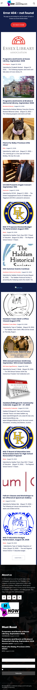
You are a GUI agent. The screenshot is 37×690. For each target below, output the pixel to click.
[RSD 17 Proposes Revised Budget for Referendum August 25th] (18, 213)
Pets (4, 148)
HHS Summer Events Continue (16, 269)
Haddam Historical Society (12, 272)
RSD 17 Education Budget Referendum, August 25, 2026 (16, 538)
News (4, 232)
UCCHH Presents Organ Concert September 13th (17, 186)
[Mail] (14, 597)
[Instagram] (9, 597)
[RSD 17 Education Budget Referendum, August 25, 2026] (18, 524)
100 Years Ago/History (10, 366)
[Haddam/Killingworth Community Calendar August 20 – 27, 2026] (18, 389)
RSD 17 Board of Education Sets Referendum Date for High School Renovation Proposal (18, 453)
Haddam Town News (10, 324)
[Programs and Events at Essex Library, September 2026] (18, 45)
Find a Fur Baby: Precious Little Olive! (16, 144)
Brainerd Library (8, 106)
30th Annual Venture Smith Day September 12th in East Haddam (17, 362)
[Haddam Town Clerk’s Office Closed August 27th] (18, 305)
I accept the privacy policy (12, 669)
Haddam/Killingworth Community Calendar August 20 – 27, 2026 (18, 404)
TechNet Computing (8, 687)
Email (3, 663)
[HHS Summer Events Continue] (18, 255)
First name (5, 657)
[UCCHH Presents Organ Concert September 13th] (18, 171)
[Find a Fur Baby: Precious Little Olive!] (18, 129)
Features (6, 190)
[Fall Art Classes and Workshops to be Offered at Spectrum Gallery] (18, 482)
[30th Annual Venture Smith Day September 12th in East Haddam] (18, 347)
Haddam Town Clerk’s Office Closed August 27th (16, 320)
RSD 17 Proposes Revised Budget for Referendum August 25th (17, 228)
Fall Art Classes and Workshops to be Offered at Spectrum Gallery (18, 496)
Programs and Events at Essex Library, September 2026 (16, 60)
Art (4, 501)
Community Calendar (10, 408)
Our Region (6, 64)
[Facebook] (4, 597)
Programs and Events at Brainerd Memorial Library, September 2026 (18, 102)
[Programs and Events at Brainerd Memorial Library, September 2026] (18, 87)
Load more (18, 558)
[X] (19, 597)
